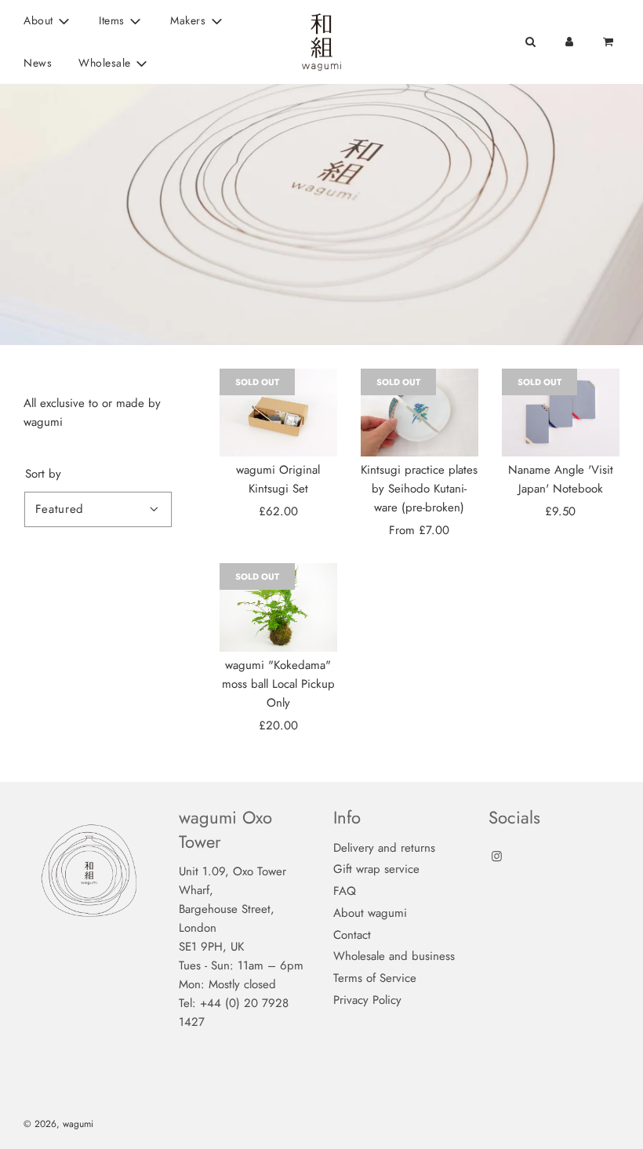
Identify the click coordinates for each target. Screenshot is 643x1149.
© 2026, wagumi (58, 1124)
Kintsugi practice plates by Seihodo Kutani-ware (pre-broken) (419, 488)
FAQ (344, 891)
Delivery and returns (384, 847)
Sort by (43, 474)
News (38, 63)
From (419, 530)
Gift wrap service (376, 869)
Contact (352, 935)
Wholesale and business (394, 956)
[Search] (530, 41)
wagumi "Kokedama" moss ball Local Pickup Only (278, 683)
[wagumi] (278, 607)
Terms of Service (374, 978)
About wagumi (370, 913)
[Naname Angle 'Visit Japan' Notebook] (560, 413)
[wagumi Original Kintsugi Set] (278, 413)
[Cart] (609, 41)
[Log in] (569, 41)
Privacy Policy (367, 1000)
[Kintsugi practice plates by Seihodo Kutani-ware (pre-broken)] (419, 413)
